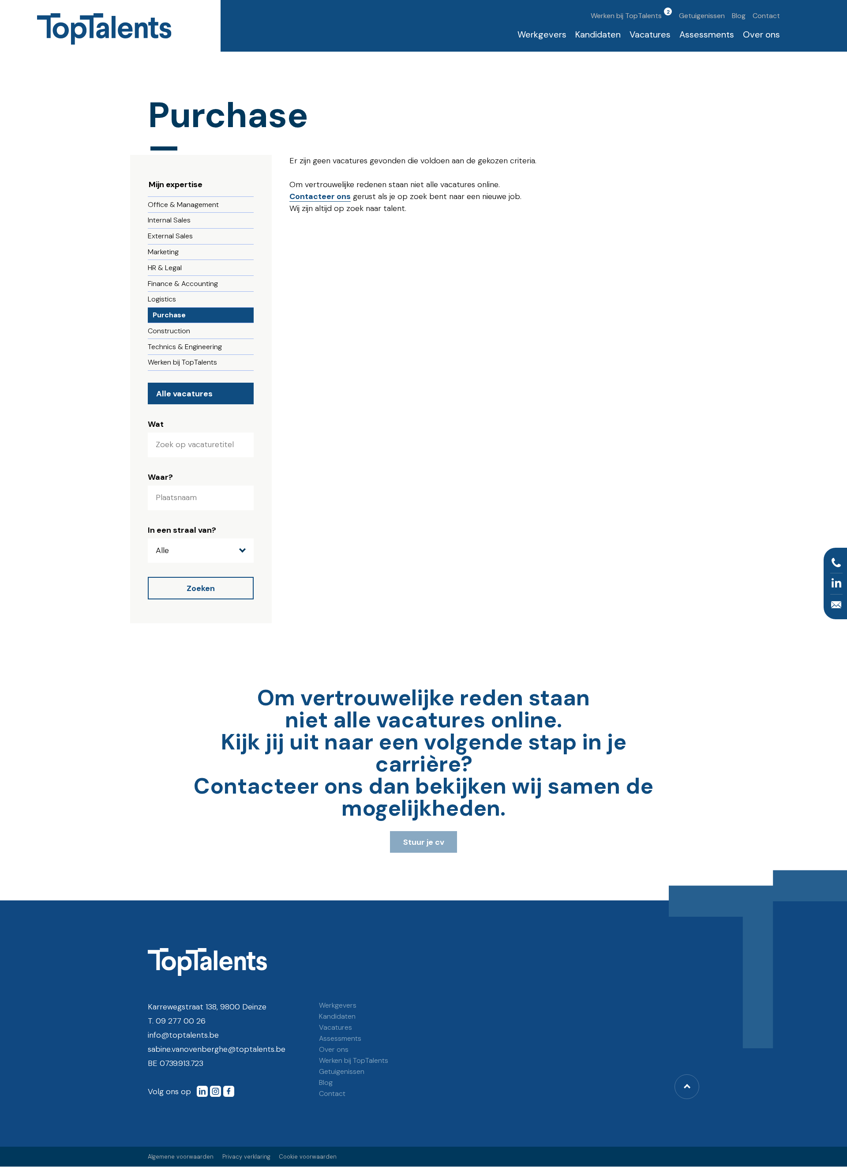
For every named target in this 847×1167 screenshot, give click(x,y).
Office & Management (183, 204)
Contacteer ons (320, 196)
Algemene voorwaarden (181, 1156)
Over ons (761, 34)
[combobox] (201, 498)
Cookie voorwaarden (308, 1156)
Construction (169, 330)
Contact (766, 15)
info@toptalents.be (183, 1035)
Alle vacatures (184, 393)
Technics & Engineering (185, 346)
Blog (739, 15)
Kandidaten (598, 34)
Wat (156, 424)
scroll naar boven (687, 1086)
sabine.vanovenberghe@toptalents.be (216, 1049)
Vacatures (650, 34)
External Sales (170, 236)
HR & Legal (165, 267)
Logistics (162, 299)
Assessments (706, 34)
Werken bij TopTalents (626, 15)
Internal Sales (169, 220)
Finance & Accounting (183, 283)
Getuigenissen (702, 15)
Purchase (169, 315)
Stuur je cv (423, 842)
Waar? (160, 477)
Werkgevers (541, 34)
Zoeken (201, 588)
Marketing (163, 251)
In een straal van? (182, 530)
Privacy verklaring (246, 1156)
